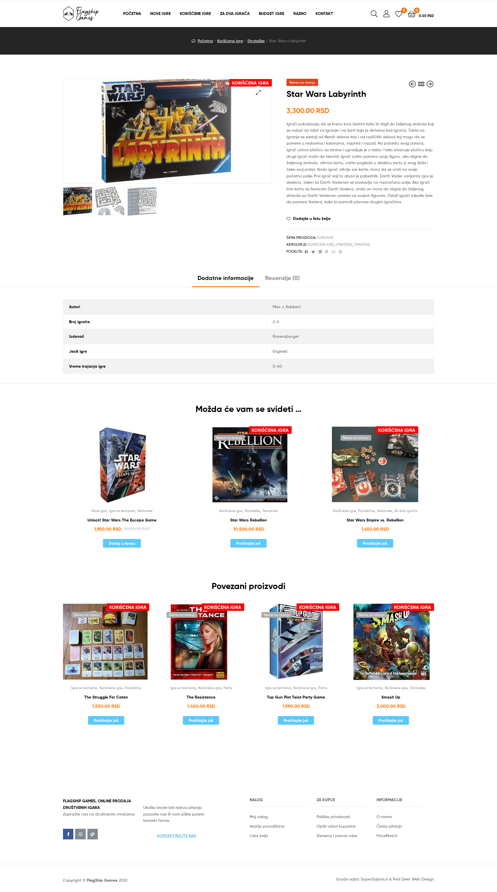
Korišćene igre (230, 40)
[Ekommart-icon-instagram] (80, 834)
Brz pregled (129, 468)
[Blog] (92, 834)
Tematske (362, 244)
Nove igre (99, 511)
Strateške (256, 40)
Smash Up (390, 697)
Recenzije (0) (282, 277)
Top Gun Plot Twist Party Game (296, 697)
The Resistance (201, 697)
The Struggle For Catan (106, 697)
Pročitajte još (248, 543)
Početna (205, 40)
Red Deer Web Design (413, 878)
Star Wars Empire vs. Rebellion (375, 520)
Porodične (366, 511)
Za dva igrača (405, 511)
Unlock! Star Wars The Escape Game (121, 520)
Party (227, 688)
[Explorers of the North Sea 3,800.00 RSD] (413, 84)
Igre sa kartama (122, 511)
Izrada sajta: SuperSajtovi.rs (362, 878)
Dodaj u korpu (122, 543)
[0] (398, 13)
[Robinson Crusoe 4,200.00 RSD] (430, 84)
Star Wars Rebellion (248, 520)
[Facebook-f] (68, 834)
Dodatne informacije (226, 277)
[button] (176, 836)
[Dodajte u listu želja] (115, 468)
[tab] (225, 280)
